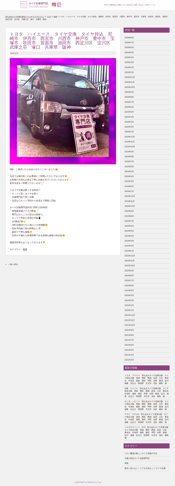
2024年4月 (129, 176)
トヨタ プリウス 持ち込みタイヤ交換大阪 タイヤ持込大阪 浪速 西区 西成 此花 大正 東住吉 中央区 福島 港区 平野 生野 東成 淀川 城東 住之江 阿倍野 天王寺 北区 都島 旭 (147, 379)
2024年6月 (129, 166)
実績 (25, 249)
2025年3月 (129, 122)
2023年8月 (129, 216)
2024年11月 (130, 142)
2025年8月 (129, 97)
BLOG (129, 5)
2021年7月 (129, 340)
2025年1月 (129, 132)
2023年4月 (129, 236)
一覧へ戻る (13, 264)
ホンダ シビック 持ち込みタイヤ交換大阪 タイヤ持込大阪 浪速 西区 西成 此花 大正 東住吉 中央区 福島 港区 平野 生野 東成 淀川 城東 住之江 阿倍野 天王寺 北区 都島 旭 (147, 405)
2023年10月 (130, 206)
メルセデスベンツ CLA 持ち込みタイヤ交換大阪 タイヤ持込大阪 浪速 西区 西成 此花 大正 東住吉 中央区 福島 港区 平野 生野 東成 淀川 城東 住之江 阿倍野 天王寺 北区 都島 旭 (147, 432)
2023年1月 (129, 251)
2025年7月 (129, 102)
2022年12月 (130, 256)
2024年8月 (129, 156)
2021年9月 (129, 330)
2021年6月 (129, 345)
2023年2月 (129, 246)
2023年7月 (129, 221)
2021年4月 (129, 355)
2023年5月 (129, 231)
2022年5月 (129, 290)
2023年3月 (129, 241)
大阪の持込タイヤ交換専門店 (137, 458)
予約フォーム (150, 5)
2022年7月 (129, 280)
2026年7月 (129, 42)
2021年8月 (129, 335)
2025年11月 (130, 82)
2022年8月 (129, 275)
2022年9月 (129, 270)
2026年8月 (129, 37)
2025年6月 (129, 107)
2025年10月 (130, 87)
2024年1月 (129, 191)
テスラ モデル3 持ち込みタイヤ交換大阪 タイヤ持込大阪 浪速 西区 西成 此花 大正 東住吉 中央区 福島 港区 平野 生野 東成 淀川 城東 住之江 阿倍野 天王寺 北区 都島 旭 (147, 418)
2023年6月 (129, 226)
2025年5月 (129, 112)
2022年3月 (129, 300)
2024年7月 (129, 161)
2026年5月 (129, 52)
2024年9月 (129, 152)
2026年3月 (129, 62)
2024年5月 (129, 171)
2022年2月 (129, 305)
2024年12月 (130, 137)
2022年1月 (129, 310)
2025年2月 (129, 127)
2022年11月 (130, 261)
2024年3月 (129, 181)
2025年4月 (129, 117)
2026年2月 (129, 67)
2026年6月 (129, 47)
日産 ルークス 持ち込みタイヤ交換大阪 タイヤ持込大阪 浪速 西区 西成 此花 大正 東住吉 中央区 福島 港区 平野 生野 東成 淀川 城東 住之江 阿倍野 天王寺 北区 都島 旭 (147, 392)
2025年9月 (129, 92)
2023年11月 (130, 201)
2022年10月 (130, 265)
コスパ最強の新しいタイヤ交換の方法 (141, 453)
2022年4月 (129, 295)
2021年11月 (130, 320)
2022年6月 (129, 285)
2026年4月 (129, 57)
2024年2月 (129, 186)
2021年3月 (129, 360)
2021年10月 (130, 325)
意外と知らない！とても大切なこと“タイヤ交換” (145, 468)
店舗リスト (121, 5)
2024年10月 (130, 146)
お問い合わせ (138, 5)
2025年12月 (130, 77)
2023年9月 (129, 211)
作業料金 (112, 5)
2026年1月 (129, 72)
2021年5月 (129, 350)
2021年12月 (130, 315)
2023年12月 (130, 196)
